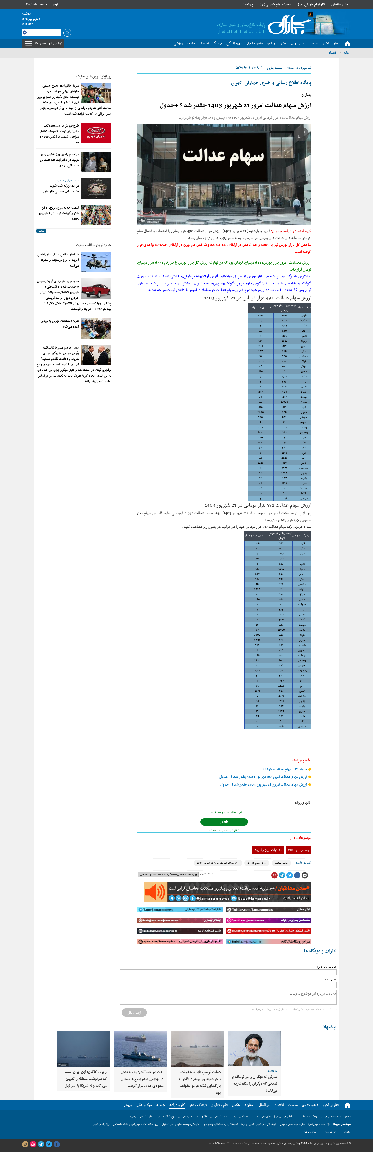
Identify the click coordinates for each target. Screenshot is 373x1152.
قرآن (158, 1116)
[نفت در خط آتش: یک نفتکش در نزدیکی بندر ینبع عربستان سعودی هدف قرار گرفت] (140, 1049)
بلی (222, 822)
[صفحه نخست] (347, 44)
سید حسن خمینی (188, 1116)
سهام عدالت (281, 863)
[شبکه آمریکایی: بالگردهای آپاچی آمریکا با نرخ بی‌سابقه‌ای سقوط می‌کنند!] (96, 262)
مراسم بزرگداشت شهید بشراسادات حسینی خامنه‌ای (61, 188)
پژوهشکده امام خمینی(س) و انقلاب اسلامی (135, 1124)
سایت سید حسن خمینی (292, 1124)
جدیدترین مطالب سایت (93, 245)
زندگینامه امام (309, 1116)
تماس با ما (310, 1131)
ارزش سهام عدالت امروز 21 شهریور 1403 (218, 863)
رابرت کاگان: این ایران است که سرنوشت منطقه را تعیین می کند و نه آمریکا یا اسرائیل (86, 1079)
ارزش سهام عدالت (256, 863)
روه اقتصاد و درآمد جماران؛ (290, 231)
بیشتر (41, 231)
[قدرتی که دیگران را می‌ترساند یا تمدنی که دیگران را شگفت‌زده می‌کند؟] (254, 1048)
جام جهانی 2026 (298, 850)
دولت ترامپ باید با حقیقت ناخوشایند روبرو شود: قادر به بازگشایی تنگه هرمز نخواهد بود (200, 1082)
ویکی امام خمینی (101, 1124)
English (31, 4)
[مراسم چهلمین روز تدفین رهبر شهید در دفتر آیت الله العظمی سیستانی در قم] (96, 162)
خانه (346, 53)
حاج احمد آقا (264, 1116)
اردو (55, 4)
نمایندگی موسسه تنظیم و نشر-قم (221, 1124)
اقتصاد (333, 53)
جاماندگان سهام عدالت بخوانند (285, 769)
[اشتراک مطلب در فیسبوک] (297, 875)
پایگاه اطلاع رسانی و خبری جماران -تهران (271, 83)
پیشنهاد (330, 1027)
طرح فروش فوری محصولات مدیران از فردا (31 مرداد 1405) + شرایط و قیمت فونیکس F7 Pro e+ (58, 134)
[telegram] (40, 1144)
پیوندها (248, 4)
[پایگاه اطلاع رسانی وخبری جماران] (263, 25)
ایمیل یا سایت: (329, 979)
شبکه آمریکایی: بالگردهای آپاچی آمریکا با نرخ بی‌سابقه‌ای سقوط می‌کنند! (58, 260)
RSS (347, 1131)
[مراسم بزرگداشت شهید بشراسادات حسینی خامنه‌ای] (96, 188)
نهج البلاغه (169, 1116)
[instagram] (25, 1144)
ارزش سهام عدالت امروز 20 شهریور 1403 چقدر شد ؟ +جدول (263, 777)
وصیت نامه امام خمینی (223, 1116)
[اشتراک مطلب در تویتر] (289, 875)
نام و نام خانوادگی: (327, 966)
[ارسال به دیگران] (304, 875)
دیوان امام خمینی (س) (286, 1116)
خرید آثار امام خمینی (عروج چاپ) (259, 1124)
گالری (204, 1116)
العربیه (44, 4)
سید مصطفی (246, 1116)
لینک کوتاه (206, 874)
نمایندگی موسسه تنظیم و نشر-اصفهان (181, 1124)
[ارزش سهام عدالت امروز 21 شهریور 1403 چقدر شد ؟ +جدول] (224, 174)
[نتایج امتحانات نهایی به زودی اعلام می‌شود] (96, 328)
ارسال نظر (134, 1012)
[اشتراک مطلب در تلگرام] (281, 875)
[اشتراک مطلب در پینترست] (274, 875)
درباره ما (330, 1131)
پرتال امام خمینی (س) (319, 1124)
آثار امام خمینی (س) (311, 4)
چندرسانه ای (339, 4)
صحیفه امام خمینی (331, 1116)
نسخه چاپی (274, 68)
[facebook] (56, 1144)
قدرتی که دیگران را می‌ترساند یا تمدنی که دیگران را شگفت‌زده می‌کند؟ (254, 1083)
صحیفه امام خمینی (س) (275, 4)
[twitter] (48, 1144)
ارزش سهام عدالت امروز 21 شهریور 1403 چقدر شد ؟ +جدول (235, 105)
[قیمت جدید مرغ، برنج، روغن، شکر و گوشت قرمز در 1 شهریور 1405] (96, 215)
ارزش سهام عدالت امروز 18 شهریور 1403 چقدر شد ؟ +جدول (264, 785)
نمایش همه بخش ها (48, 43)
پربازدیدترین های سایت (93, 76)
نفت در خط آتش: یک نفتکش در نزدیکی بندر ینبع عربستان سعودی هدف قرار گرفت (142, 1079)
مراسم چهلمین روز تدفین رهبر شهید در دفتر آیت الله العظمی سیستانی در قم (59, 160)
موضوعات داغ (300, 838)
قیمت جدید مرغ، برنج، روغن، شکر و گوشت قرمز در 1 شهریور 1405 (59, 213)
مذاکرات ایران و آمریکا (268, 850)
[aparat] (33, 1144)
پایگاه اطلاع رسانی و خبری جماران (294, 1143)
